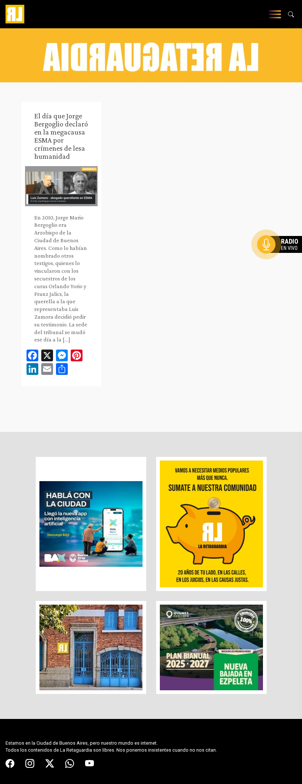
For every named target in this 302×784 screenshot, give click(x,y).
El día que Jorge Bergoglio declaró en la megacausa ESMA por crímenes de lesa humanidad (61, 136)
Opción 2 (281, 259)
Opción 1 (281, 256)
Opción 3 (281, 262)
